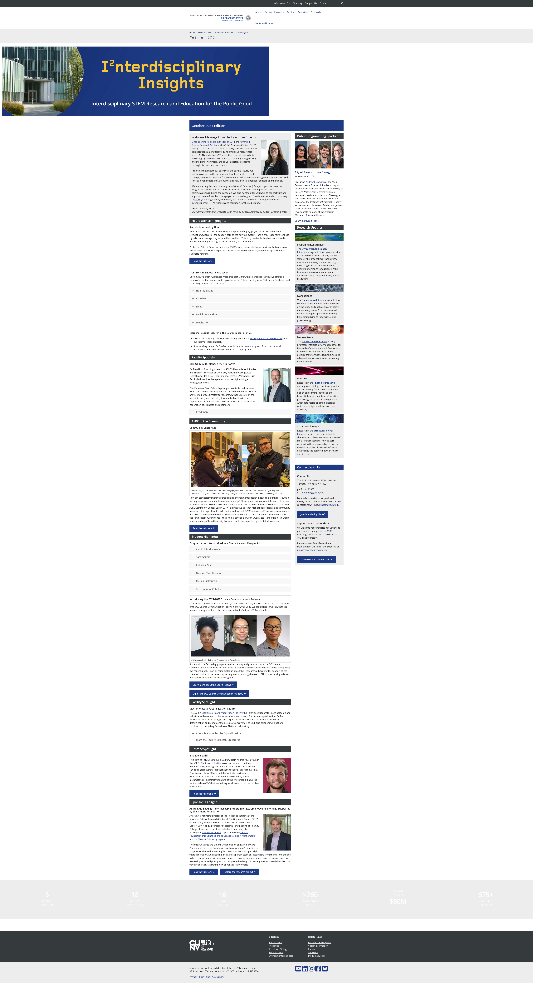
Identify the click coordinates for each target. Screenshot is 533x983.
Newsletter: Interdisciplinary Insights (232, 32)
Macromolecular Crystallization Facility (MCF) (225, 712)
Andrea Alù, (195, 815)
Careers (312, 949)
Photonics (274, 945)
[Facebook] (318, 970)
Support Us (311, 3)
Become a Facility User (319, 942)
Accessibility (218, 976)
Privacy (193, 976)
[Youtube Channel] (298, 970)
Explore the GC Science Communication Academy (218, 693)
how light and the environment (266, 338)
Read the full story (202, 260)
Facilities (291, 12)
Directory (297, 3)
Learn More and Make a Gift (315, 559)
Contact (324, 3)
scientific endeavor (211, 832)
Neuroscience (276, 952)
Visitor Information (318, 945)
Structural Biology (278, 949)
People (268, 12)
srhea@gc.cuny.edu (329, 504)
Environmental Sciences (281, 955)
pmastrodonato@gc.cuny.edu (312, 549)
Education (303, 12)
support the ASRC (323, 531)
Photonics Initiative (211, 763)
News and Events (264, 23)
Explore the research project (238, 871)
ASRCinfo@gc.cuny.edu (312, 492)
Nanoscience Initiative (314, 300)
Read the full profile (203, 793)
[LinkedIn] (305, 970)
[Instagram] (311, 970)
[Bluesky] (325, 970)
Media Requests (316, 955)
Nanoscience (275, 942)
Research (279, 12)
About (258, 12)
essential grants (253, 346)
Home (192, 32)
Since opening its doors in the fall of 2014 (213, 141)
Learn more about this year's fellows (212, 684)
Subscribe (313, 952)
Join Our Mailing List (311, 514)
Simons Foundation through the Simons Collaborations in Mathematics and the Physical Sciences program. (222, 836)
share (197, 199)
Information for (282, 3)
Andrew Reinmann (315, 181)
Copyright (204, 976)
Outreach (316, 12)
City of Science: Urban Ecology (313, 172)
